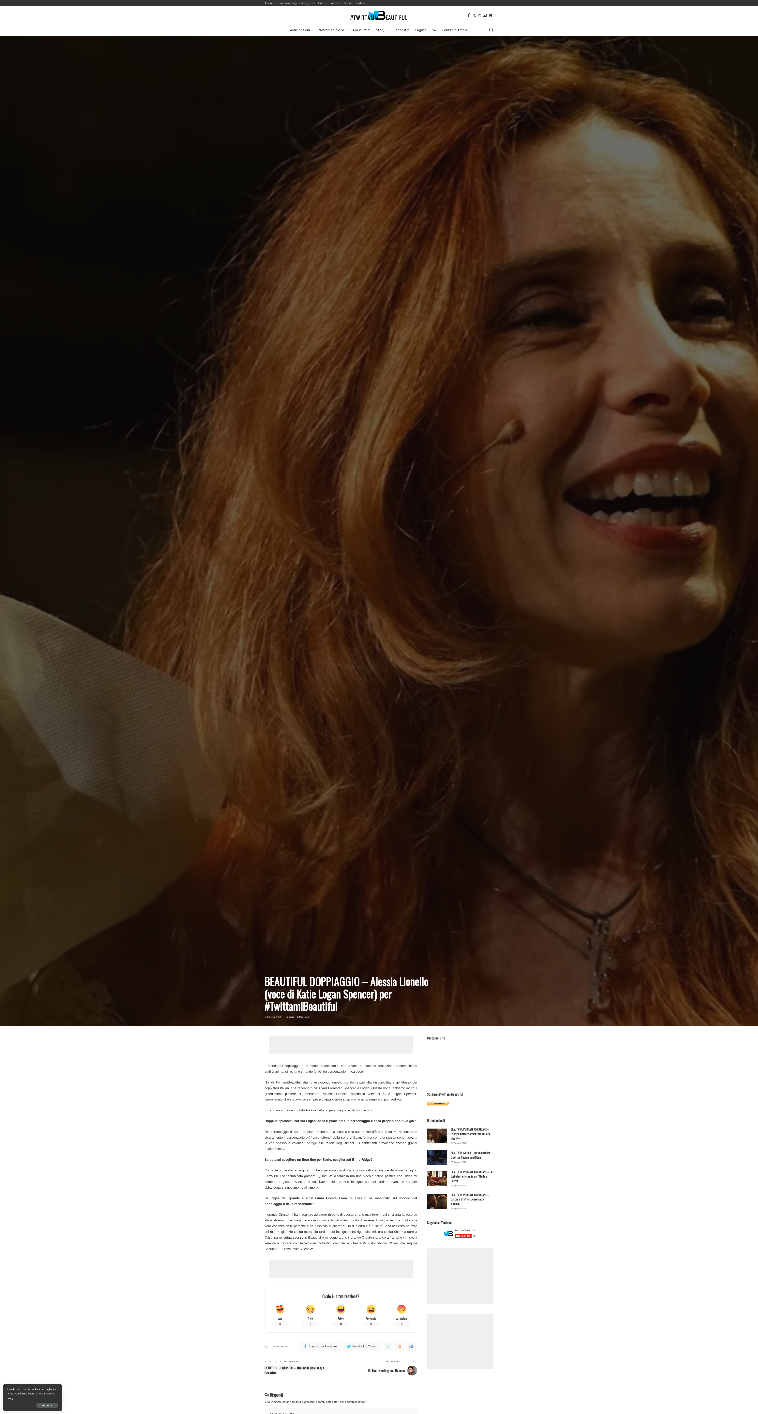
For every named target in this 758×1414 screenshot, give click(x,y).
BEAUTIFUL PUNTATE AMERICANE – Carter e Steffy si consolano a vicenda (470, 1199)
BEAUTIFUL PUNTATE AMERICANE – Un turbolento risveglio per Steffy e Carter (472, 1176)
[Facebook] (469, 15)
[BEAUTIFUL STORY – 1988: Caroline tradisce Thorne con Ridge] (437, 1157)
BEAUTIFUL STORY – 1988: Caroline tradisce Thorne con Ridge (471, 1154)
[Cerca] (491, 30)
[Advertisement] (341, 1044)
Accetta (47, 1405)
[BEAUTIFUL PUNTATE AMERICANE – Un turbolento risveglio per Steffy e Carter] (437, 1178)
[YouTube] (485, 15)
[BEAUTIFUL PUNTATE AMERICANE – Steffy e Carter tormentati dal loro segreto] (437, 1136)
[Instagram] (479, 15)
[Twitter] (474, 15)
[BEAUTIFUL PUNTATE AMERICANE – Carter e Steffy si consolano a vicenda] (437, 1201)
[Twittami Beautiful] (379, 15)
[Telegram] (490, 15)
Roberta (290, 1017)
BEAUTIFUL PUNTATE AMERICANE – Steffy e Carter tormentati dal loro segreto (470, 1133)
